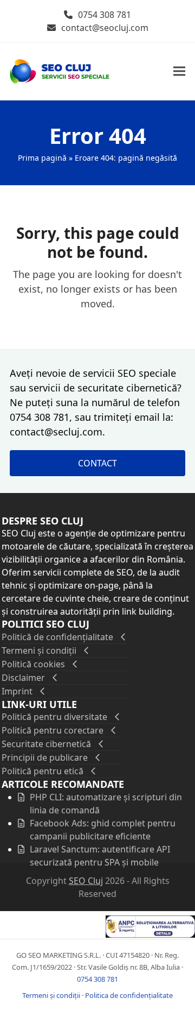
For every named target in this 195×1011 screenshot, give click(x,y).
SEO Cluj (86, 881)
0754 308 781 (104, 15)
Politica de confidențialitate (129, 995)
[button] (179, 71)
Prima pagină (42, 158)
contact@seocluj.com (104, 28)
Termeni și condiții (51, 995)
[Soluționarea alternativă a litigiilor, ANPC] (150, 934)
